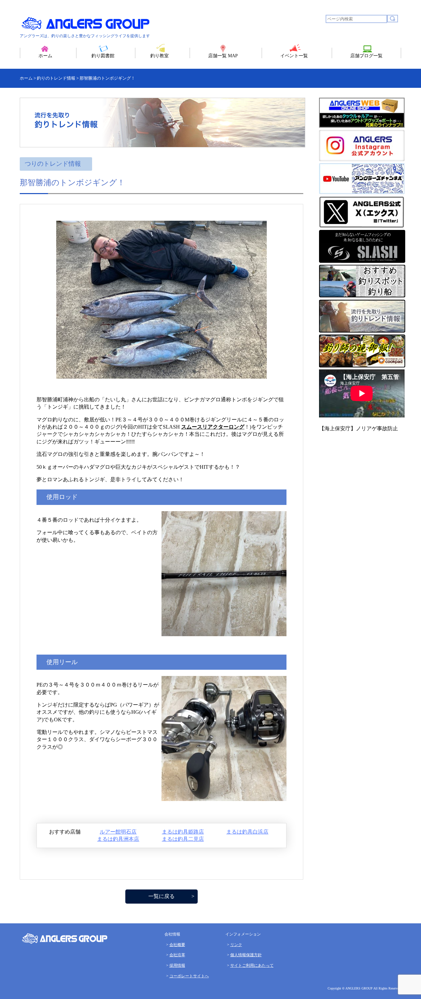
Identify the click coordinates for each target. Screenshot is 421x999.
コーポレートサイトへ (189, 976)
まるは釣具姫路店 (183, 832)
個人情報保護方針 (246, 955)
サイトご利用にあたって (252, 965)
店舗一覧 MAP (223, 55)
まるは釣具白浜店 (247, 832)
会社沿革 (177, 955)
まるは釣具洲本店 (118, 839)
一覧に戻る (161, 896)
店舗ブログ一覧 (366, 55)
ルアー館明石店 (118, 832)
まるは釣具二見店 (183, 839)
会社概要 (177, 944)
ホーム (45, 55)
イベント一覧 (294, 55)
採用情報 (177, 965)
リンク (236, 944)
